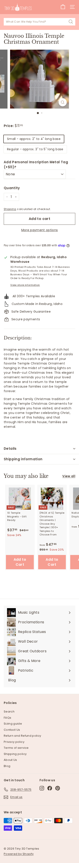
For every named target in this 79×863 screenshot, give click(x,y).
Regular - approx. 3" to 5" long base (35, 149)
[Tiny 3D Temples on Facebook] (49, 788)
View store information (25, 285)
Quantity (12, 188)
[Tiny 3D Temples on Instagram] (42, 788)
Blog (7, 766)
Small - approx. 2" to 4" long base (34, 139)
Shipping (10, 209)
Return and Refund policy (22, 736)
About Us (10, 760)
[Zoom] (63, 102)
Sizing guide (13, 724)
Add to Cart (20, 562)
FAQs (7, 718)
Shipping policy (15, 754)
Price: (9, 125)
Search (9, 711)
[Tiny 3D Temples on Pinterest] (57, 788)
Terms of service (16, 748)
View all (68, 476)
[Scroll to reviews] (39, 121)
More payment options (39, 230)
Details (10, 448)
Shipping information (23, 459)
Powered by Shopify (19, 854)
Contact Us (12, 730)
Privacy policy (14, 742)
